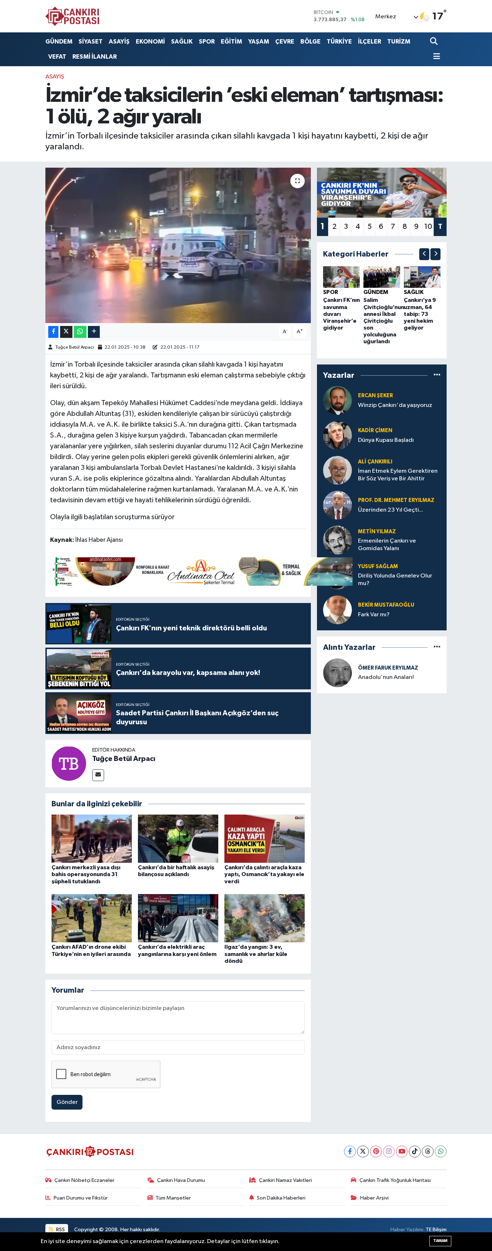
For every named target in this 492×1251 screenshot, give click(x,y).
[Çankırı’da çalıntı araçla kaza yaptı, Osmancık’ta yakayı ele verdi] (264, 838)
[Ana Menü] (435, 57)
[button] (424, 254)
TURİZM (398, 41)
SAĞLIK (182, 41)
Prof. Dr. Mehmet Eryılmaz (396, 500)
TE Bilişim (436, 1229)
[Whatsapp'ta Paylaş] (80, 332)
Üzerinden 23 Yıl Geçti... (390, 510)
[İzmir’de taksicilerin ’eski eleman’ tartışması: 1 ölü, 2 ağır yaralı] (178, 245)
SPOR (207, 41)
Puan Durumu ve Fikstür (81, 1198)
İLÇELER (369, 41)
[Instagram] (389, 1151)
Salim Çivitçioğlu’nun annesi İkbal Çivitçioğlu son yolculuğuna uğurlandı (383, 320)
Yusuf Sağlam (378, 566)
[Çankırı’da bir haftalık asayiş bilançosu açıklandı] (178, 838)
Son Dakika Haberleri (281, 1198)
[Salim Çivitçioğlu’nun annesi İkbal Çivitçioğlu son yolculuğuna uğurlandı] (381, 277)
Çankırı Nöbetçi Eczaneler (84, 1180)
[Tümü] (437, 375)
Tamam (440, 1241)
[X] (363, 1151)
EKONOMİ (150, 41)
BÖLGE (310, 41)
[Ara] (434, 41)
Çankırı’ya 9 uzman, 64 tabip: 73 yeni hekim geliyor (420, 314)
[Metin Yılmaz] (337, 540)
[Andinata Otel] (201, 571)
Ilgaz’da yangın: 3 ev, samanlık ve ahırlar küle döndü (255, 954)
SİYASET (91, 41)
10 (428, 226)
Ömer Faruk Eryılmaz (388, 668)
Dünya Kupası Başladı (386, 440)
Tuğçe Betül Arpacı (74, 347)
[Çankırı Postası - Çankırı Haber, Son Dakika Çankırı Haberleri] (72, 16)
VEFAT (57, 57)
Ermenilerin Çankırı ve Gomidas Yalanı (387, 545)
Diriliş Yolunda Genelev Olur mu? (395, 579)
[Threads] (428, 1151)
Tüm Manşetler (173, 1198)
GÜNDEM (58, 41)
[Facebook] (350, 1151)
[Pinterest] (376, 1151)
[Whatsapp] (441, 1151)
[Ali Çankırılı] (337, 470)
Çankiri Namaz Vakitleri (285, 1180)
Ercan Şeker (375, 395)
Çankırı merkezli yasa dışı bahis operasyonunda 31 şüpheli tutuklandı (86, 874)
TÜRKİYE (339, 41)
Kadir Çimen (375, 430)
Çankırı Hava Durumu (181, 1180)
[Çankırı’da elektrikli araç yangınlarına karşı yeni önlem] (178, 918)
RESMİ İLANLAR (94, 57)
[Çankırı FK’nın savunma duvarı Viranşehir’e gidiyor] (341, 277)
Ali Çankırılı (375, 461)
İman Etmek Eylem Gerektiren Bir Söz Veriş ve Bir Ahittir (398, 475)
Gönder (67, 1102)
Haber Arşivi (374, 1198)
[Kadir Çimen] (337, 435)
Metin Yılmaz (377, 531)
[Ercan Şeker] (337, 400)
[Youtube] (402, 1151)
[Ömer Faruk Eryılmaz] (337, 673)
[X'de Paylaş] (66, 332)
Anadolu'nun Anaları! (386, 677)
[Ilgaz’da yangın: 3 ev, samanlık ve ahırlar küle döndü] (264, 918)
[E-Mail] (98, 775)
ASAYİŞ (119, 41)
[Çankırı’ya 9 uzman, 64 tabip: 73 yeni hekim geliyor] (422, 277)
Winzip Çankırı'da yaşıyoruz (395, 405)
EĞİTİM (231, 41)
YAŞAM (258, 41)
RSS (60, 1229)
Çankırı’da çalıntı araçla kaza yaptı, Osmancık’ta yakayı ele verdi (264, 874)
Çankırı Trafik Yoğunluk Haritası (395, 1180)
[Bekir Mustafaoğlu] (337, 610)
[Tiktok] (415, 1151)
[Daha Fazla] (94, 332)
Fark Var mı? (374, 615)
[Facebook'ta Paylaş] (53, 332)
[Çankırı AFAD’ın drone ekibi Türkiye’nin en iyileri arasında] (92, 918)
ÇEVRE (284, 41)
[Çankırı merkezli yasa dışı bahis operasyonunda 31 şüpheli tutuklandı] (92, 838)
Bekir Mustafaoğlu (386, 605)
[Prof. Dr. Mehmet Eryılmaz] (337, 505)
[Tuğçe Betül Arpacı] (69, 763)
